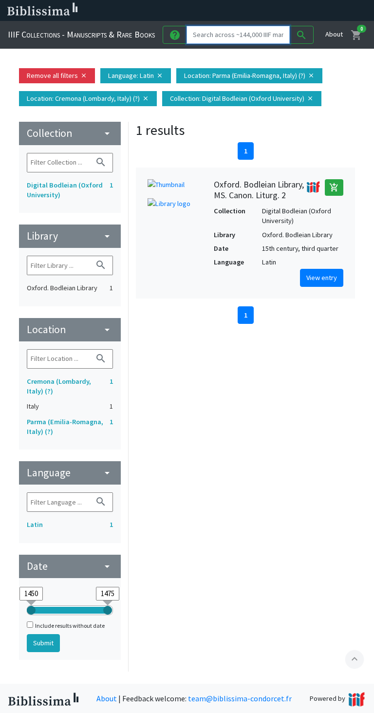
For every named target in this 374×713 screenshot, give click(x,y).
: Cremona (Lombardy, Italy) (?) (88, 98)
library (70, 236)
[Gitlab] (341, 11)
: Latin (135, 75)
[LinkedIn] (263, 11)
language (70, 472)
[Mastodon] (294, 11)
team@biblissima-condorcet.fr (240, 698)
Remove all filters (57, 75)
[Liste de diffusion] (247, 11)
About (334, 34)
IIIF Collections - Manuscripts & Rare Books (81, 34)
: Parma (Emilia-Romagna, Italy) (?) (249, 75)
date (70, 566)
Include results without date (70, 625)
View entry (321, 277)
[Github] (325, 11)
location (70, 329)
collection (70, 133)
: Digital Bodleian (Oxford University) (242, 98)
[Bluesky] (278, 11)
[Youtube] (310, 11)
